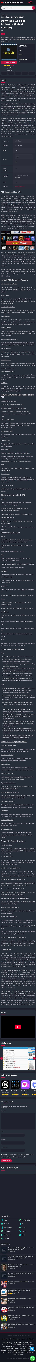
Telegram (25, 73)
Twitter (11, 73)
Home (2, 15)
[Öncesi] (1, 1058)
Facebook (4, 73)
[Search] (33, 8)
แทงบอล (8, 1348)
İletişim (11, 1343)
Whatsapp (31, 73)
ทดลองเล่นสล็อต (18, 1350)
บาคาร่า (10, 1350)
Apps (6, 15)
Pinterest (18, 73)
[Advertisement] (18, 1194)
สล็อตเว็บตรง (25, 1345)
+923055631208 (30, 1339)
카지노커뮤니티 (17, 1347)
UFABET (19, 1345)
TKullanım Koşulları (7, 1345)
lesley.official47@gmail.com (13, 1339)
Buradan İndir (10, 62)
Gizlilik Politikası (18, 1343)
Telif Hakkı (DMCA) (28, 1343)
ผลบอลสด (14, 1352)
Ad (2, 1132)
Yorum (3, 1111)
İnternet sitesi (4, 1147)
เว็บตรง (14, 1345)
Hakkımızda (5, 1343)
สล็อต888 (25, 1348)
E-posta (3, 1139)
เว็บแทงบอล (25, 1347)
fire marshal (14, 1348)
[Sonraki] (34, 1058)
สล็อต (20, 1348)
